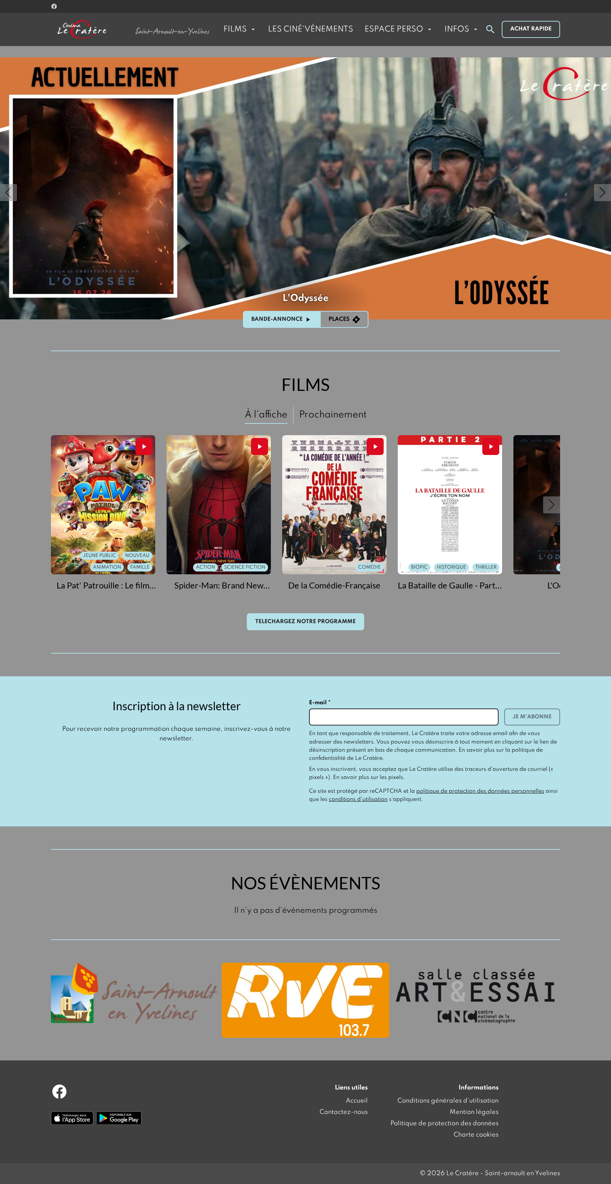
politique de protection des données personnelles (480, 791)
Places (339, 319)
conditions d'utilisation (358, 799)
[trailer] (143, 446)
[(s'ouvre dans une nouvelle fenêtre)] (135, 993)
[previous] (8, 192)
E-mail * (320, 703)
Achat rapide (531, 29)
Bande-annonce (277, 319)
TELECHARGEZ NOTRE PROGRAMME (305, 622)
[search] (490, 29)
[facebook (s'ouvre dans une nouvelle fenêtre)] (54, 6)
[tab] (266, 415)
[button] (59, 504)
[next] (602, 192)
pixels (395, 777)
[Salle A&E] (476, 995)
